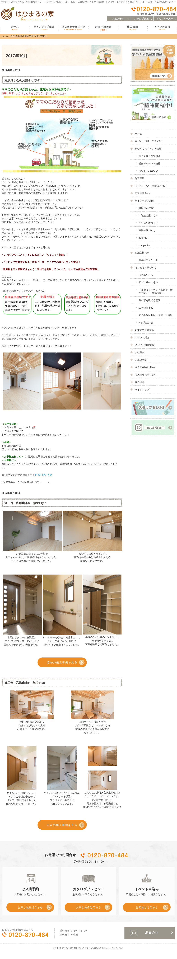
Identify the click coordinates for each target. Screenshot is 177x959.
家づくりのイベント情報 (148, 148)
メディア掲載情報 (144, 345)
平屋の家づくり (147, 230)
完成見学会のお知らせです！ (23, 80)
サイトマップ (142, 389)
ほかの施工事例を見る (62, 662)
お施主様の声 (142, 252)
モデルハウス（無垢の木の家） (152, 185)
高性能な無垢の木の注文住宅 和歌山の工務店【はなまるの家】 (95, 948)
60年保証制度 (146, 307)
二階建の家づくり (148, 215)
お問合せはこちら (147, 907)
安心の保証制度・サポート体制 (156, 315)
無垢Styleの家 (146, 208)
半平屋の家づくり (148, 223)
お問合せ (149, 933)
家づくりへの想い (148, 282)
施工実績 (140, 178)
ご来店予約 (141, 359)
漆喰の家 (143, 237)
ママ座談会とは (143, 193)
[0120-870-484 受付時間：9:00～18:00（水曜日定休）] (153, 11)
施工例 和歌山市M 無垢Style (25, 503)
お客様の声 (103, 28)
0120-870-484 (43, 474)
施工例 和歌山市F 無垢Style (24, 682)
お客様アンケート (148, 260)
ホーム (138, 133)
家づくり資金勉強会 (149, 156)
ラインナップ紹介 (144, 200)
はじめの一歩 (146, 275)
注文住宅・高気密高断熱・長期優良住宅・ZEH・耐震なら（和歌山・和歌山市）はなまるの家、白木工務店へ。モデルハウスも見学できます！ (67, 2)
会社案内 (140, 352)
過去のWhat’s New (145, 367)
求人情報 (140, 382)
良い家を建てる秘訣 (149, 300)
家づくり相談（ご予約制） (149, 141)
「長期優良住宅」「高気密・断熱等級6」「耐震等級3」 (156, 291)
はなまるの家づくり (146, 267)
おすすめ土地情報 (144, 330)
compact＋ (144, 245)
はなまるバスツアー (149, 171)
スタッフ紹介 (142, 337)
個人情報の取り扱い (146, 374)
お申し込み (24, 908)
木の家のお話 (146, 322)
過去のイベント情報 (149, 163)
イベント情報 (162, 28)
